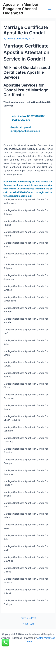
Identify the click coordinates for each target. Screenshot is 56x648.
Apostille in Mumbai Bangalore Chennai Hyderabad (20, 8)
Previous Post (28, 618)
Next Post (28, 624)
